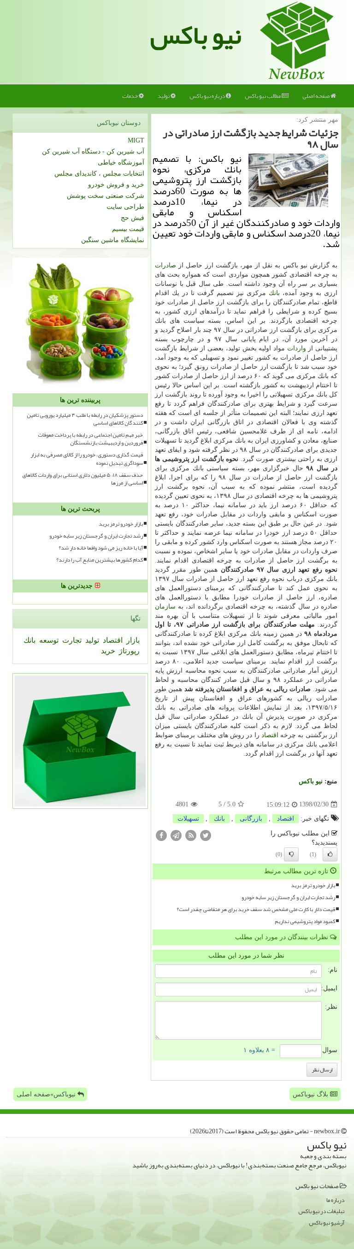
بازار (132, 640)
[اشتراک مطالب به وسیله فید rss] (190, 834)
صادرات (165, 265)
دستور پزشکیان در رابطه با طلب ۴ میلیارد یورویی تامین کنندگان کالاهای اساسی (85, 419)
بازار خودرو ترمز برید (313, 885)
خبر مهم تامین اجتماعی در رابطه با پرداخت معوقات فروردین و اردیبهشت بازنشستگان (90, 439)
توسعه (48, 640)
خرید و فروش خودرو (116, 184)
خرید (108, 651)
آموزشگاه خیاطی (121, 162)
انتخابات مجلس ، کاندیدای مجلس (99, 173)
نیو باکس (196, 35)
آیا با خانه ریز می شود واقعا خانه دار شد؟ (101, 548)
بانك (274, 293)
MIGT (136, 140)
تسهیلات (188, 818)
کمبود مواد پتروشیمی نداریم (305, 921)
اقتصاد (269, 735)
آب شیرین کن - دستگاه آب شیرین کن (93, 151)
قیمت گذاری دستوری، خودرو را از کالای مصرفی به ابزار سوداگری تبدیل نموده (86, 459)
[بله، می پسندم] (330, 854)
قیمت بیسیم (128, 228)
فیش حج (132, 217)
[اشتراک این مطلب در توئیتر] (205, 834)
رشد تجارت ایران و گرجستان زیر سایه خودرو (288, 897)
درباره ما (335, 1200)
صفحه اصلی (316, 96)
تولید (164, 96)
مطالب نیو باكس (263, 96)
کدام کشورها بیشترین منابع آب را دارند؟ (99, 560)
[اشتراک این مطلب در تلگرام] (176, 834)
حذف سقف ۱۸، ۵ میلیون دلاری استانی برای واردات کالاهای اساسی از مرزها (82, 479)
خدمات (130, 96)
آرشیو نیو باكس (326, 1223)
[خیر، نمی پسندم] (291, 854)
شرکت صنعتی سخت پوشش (105, 195)
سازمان (165, 606)
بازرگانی (251, 818)
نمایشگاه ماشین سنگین (112, 240)
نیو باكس (311, 781)
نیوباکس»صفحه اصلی (47, 1094)
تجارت (71, 640)
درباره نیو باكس (207, 96)
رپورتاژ (128, 651)
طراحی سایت (125, 206)
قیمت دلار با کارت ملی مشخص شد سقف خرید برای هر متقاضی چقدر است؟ (256, 909)
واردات (296, 348)
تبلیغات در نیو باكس (321, 1211)
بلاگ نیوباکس (311, 1094)
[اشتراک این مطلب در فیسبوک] (161, 834)
